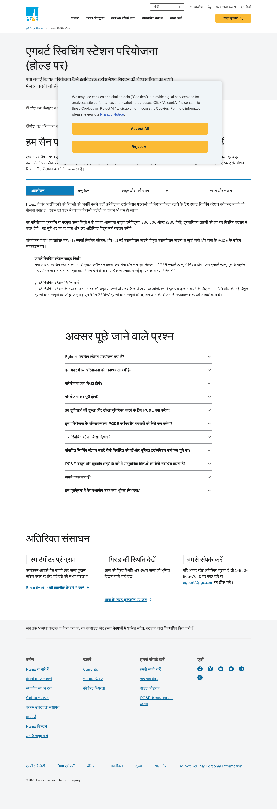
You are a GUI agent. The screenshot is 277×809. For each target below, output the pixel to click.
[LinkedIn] (221, 669)
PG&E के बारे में (37, 669)
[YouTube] (231, 669)
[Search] (179, 6)
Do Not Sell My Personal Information (210, 766)
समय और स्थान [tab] (221, 190)
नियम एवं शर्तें (65, 766)
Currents (90, 669)
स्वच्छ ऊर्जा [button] (176, 18)
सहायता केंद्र (149, 678)
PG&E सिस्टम (36, 726)
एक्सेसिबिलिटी (35, 766)
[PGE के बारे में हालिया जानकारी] (200, 677)
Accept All (140, 128)
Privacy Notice (112, 114)
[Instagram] (241, 669)
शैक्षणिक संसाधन (37, 697)
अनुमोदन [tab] (83, 190)
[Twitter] (210, 669)
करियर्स (31, 716)
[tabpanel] (138, 250)
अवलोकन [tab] (37, 190)
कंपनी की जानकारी (39, 678)
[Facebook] (200, 669)
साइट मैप (160, 766)
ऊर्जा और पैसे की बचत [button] (123, 18)
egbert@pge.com (198, 582)
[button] (196, 7)
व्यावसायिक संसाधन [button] (152, 18)
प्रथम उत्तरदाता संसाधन (42, 707)
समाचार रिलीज (93, 678)
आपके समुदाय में (37, 735)
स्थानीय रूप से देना (39, 688)
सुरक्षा (139, 766)
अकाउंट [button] (75, 18)
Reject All (140, 147)
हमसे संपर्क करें (150, 669)
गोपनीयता (116, 766)
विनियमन (92, 766)
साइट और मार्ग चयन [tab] (135, 190)
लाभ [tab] (168, 190)
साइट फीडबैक (149, 688)
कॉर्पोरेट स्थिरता (94, 688)
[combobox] (167, 7)
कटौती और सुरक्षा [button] (95, 18)
